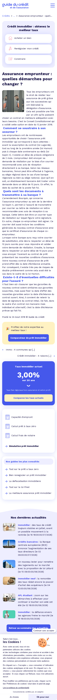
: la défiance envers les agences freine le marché (35, 614)
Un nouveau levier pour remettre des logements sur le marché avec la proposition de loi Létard (35, 565)
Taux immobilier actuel (28, 366)
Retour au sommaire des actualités (28, 628)
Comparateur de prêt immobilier (28, 338)
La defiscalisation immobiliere (25, 481)
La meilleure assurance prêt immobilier (30, 493)
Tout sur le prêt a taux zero (24, 469)
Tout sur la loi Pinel (19, 487)
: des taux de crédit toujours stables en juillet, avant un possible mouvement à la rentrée (35, 530)
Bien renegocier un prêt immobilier (27, 475)
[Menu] (52, 5)
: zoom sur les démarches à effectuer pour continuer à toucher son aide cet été (35, 600)
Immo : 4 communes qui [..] (20, 349)
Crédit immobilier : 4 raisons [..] (34, 356)
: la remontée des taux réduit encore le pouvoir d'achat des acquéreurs (35, 581)
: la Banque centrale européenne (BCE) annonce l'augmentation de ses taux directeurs (34, 547)
